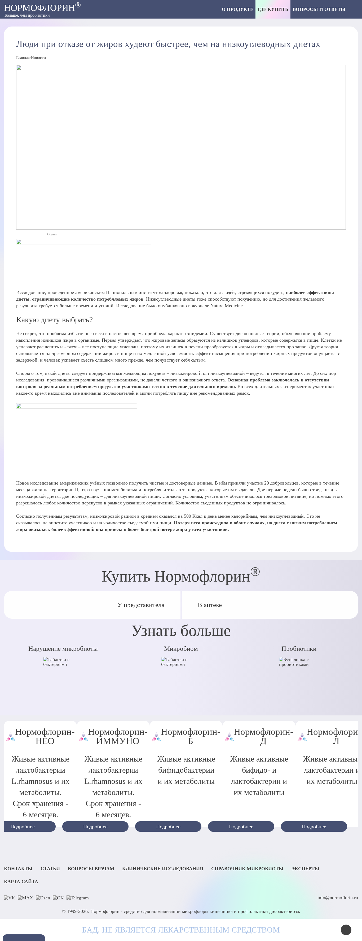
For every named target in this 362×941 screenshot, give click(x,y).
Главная (23, 57)
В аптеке (210, 604)
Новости (38, 57)
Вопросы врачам (91, 869)
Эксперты (305, 869)
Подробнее (95, 826)
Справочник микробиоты (247, 869)
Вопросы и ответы (319, 9)
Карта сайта (21, 882)
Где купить (273, 9)
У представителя (141, 604)
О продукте (237, 9)
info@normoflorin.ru (337, 897)
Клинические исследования (162, 869)
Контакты (18, 869)
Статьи (50, 869)
